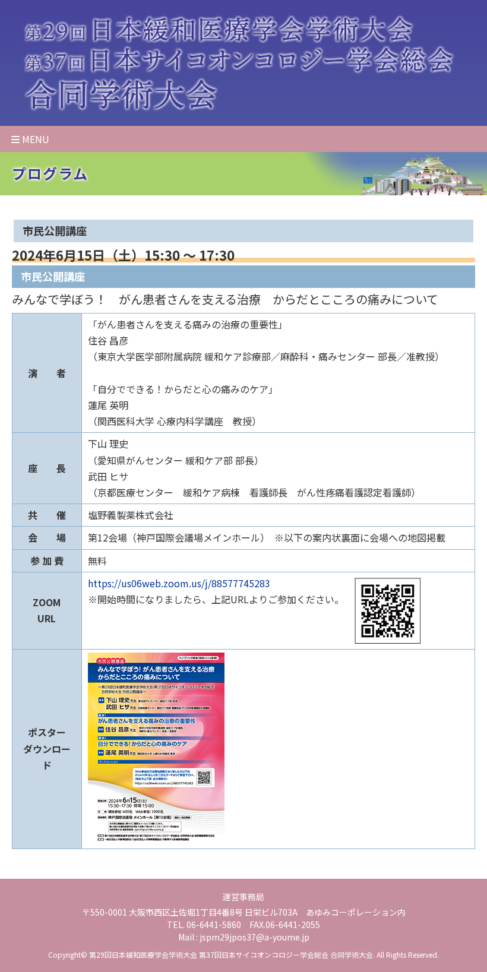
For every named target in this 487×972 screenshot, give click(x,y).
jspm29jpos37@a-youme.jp (254, 937)
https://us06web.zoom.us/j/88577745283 (179, 583)
